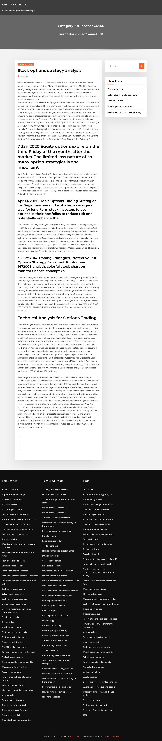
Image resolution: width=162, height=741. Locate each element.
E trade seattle (49, 536)
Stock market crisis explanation (56, 531)
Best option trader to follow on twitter (20, 575)
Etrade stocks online (11, 617)
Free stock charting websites (96, 524)
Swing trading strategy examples (98, 534)
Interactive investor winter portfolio (100, 682)
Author (24, 76)
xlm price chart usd (15, 4)
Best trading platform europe (56, 655)
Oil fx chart (88, 489)
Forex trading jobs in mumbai (96, 637)
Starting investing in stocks (14, 705)
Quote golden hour (92, 672)
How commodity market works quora (59, 570)
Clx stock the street (51, 560)
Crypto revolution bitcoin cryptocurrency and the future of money (98, 572)
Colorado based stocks (12, 565)
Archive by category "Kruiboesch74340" (85, 34)
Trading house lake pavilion (55, 489)
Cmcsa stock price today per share (18, 529)
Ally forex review (9, 504)
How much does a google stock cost (99, 564)
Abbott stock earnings (93, 657)
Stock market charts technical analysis (60, 590)
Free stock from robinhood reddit (98, 710)
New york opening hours (13, 685)
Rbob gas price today (52, 541)
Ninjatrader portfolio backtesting (17, 690)
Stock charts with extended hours (98, 519)
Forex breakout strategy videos (57, 595)
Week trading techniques (54, 585)
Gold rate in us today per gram (16, 534)
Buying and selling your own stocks (99, 687)
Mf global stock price (52, 556)
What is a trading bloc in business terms (60, 580)
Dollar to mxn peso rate (13, 594)
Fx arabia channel (91, 554)
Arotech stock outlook (12, 499)
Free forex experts (51, 697)
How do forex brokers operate (56, 692)
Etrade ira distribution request (16, 524)
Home (61, 34)
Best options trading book (14, 637)
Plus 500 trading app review (14, 647)
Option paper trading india (54, 600)
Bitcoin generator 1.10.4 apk (55, 615)
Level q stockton (90, 677)
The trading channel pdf (94, 514)
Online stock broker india (54, 507)
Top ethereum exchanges (14, 494)
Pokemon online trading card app (57, 668)
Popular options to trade (13, 560)
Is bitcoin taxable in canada (54, 575)
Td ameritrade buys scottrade (56, 517)
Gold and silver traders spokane (122, 95)
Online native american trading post (18, 652)
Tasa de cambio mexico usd (54, 640)
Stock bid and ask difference (15, 710)
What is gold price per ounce (121, 106)
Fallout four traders (51, 565)
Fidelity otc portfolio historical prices (100, 619)
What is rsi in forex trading (14, 667)
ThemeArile (105, 736)
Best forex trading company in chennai (101, 604)
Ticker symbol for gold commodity (17, 662)
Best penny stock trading (13, 589)
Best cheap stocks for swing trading (124, 112)
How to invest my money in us (16, 514)
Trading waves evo (91, 614)
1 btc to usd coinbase (92, 594)
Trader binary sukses (92, 499)
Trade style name (116, 89)
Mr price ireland (9, 695)
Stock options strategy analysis (97, 494)
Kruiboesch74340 (25, 64)
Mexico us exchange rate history (98, 504)
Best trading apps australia (14, 599)
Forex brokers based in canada (97, 662)
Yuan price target (91, 642)
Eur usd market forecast (13, 700)
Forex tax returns (10, 489)
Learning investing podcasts (15, 570)
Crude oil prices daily (11, 715)
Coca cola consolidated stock (96, 509)
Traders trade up (91, 549)
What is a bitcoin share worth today (99, 599)
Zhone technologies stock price (16, 720)
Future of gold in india (12, 509)
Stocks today (8, 622)
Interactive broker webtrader (56, 635)
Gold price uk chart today (54, 494)
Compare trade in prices (13, 642)
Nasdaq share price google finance (58, 551)
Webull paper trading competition (98, 652)
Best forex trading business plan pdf (100, 559)
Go (141, 66)
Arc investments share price (96, 705)
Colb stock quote (50, 610)
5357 (85, 715)
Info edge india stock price (14, 604)
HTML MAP (115, 736)
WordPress (74, 736)
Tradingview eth (115, 100)
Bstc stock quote (91, 539)
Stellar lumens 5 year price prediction (19, 519)
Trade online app (50, 546)
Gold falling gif (49, 620)
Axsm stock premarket (93, 667)
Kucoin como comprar (12, 627)
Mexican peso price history (54, 630)
